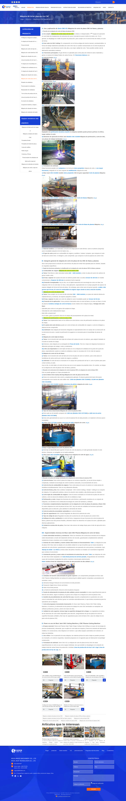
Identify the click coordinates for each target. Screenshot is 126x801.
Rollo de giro (25, 150)
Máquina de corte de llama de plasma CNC (90, 720)
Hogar (47, 750)
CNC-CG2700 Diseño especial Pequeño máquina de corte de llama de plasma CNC (74, 676)
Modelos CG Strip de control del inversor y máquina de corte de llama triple (73, 705)
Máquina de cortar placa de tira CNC (30, 78)
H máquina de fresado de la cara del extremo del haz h (30, 41)
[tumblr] (14, 2)
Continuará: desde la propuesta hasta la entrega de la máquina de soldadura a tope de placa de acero (71, 739)
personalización (79, 750)
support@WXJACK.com (19, 770)
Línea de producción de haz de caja (30, 97)
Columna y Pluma (26, 154)
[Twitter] (12, 2)
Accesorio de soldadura (27, 101)
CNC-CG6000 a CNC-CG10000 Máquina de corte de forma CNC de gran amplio (51, 676)
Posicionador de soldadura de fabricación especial (30, 157)
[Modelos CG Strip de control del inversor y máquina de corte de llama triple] (74, 690)
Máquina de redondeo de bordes (30, 164)
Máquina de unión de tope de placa (30, 48)
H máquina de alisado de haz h (29, 71)
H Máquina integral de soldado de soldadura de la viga (30, 37)
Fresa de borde (25, 45)
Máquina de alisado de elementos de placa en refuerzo (30, 108)
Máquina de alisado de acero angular (30, 56)
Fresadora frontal (26, 140)
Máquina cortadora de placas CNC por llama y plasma (77, 716)
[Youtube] (21, 776)
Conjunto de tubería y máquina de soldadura (30, 104)
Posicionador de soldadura (28, 86)
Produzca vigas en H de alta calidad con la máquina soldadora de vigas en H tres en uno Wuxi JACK (50, 739)
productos (54, 750)
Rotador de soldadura (26, 82)
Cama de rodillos (26, 147)
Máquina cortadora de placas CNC (69, 720)
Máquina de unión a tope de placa (30, 167)
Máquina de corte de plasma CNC (50, 720)
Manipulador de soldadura (28, 89)
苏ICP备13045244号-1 (66, 794)
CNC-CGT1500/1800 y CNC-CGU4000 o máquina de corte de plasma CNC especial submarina (95, 676)
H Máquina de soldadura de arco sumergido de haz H (30, 67)
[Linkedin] (17, 2)
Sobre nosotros (63, 750)
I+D (71, 750)
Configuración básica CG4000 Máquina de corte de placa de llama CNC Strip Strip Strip (52, 705)
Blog (103, 750)
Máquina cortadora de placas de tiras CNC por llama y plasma (57, 718)
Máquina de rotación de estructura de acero (30, 75)
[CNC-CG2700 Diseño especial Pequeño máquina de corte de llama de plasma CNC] (74, 661)
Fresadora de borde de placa (29, 143)
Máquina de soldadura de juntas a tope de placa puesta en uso (93, 739)
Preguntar (51, 680)
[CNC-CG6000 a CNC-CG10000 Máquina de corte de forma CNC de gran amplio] (52, 659)
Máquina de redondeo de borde (29, 112)
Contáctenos (110, 750)
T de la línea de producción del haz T (30, 93)
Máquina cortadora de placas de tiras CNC (52, 716)
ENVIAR (93, 789)
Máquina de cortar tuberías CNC (29, 52)
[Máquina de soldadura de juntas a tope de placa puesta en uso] (95, 737)
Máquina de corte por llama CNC (81, 718)
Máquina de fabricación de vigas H (30, 127)
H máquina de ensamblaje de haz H (30, 63)
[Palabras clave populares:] (114, 2)
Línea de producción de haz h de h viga (30, 60)
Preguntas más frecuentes (92, 750)
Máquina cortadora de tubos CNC (30, 133)
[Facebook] (19, 2)
